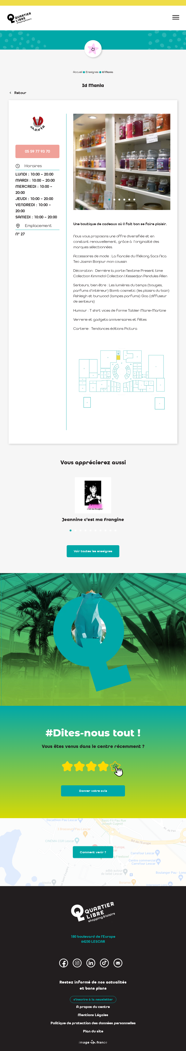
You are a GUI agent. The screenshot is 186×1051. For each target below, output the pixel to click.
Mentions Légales (93, 1015)
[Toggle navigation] (175, 18)
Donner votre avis (93, 791)
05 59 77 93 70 (37, 151)
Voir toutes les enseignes (93, 551)
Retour (20, 93)
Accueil (77, 72)
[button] (109, 200)
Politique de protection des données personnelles (93, 1023)
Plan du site (93, 1031)
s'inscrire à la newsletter (93, 999)
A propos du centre (93, 1007)
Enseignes (92, 72)
